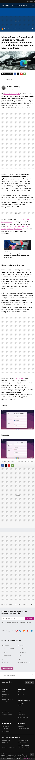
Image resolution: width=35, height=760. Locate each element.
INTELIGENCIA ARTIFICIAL (20, 5)
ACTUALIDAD (5, 5)
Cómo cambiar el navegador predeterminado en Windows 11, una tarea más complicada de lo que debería (17, 255)
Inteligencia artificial (8, 649)
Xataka (4, 691)
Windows (11, 461)
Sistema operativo (24, 29)
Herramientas (22, 649)
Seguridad (5, 652)
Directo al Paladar (7, 714)
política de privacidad (25, 622)
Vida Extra (21, 694)
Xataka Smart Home (7, 699)
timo (3, 659)
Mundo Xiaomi (6, 702)
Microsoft (6, 29)
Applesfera (5, 697)
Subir (28, 682)
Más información (27, 758)
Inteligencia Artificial (24, 662)
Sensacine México (23, 742)
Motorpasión (21, 714)
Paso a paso (5, 645)
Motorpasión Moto (23, 717)
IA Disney (26, 605)
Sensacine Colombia (23, 745)
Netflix (20, 659)
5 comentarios (8, 73)
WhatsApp (5, 662)
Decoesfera (5, 728)
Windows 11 (30, 461)
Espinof (20, 705)
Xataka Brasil (5, 742)
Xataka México (6, 740)
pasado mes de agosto (11, 94)
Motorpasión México (24, 747)
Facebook (15, 74)
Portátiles (14, 29)
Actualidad (21, 645)
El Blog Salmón (22, 726)
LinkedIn (31, 630)
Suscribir (29, 618)
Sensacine (21, 703)
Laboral (20, 655)
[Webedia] (31, 1)
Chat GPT (17, 605)
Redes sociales (6, 655)
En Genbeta (7, 251)
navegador (20, 461)
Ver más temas (7, 668)
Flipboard (21, 74)
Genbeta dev (22, 652)
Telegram (20, 630)
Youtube (16, 630)
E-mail (24, 74)
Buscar (32, 675)
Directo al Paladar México (9, 747)
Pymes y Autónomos (24, 728)
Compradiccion (6, 731)
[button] (13, 87)
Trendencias (5, 726)
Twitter (18, 74)
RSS (24, 630)
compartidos (19, 378)
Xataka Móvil (5, 694)
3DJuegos (21, 691)
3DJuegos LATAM (23, 740)
